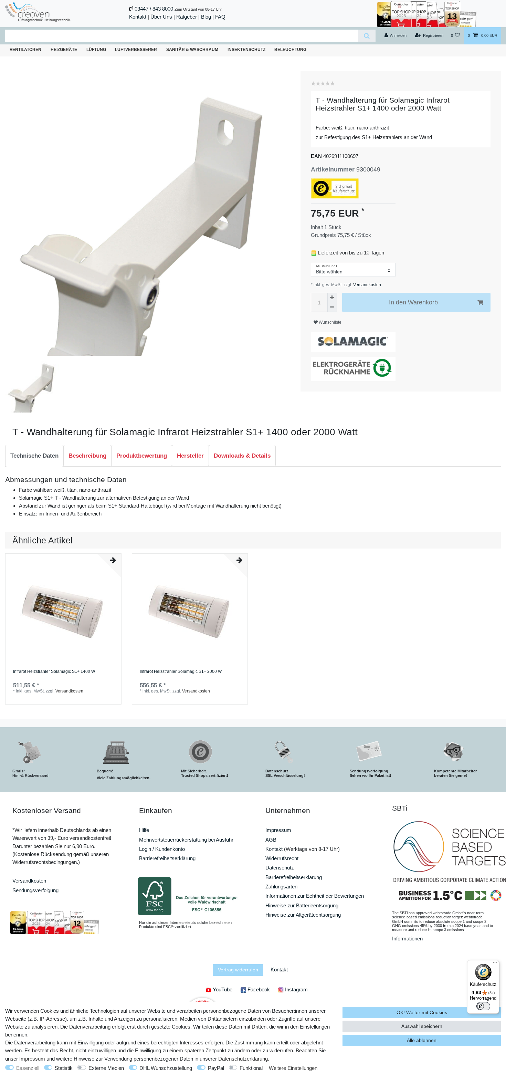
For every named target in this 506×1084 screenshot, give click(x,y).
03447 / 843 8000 (154, 9)
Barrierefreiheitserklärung (167, 858)
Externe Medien (106, 1068)
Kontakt (137, 17)
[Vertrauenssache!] (427, 14)
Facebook (258, 989)
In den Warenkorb (413, 302)
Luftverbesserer (136, 49)
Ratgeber (186, 17)
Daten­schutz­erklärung (243, 1059)
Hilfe (144, 830)
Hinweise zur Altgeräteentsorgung (303, 915)
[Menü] (495, 964)
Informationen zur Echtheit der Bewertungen (314, 896)
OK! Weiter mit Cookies (422, 1012)
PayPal (216, 1068)
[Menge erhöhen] (332, 297)
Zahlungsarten (281, 886)
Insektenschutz (246, 49)
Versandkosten (366, 284)
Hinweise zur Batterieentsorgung (301, 905)
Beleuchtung (290, 49)
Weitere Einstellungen (293, 1068)
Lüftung (96, 49)
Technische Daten (34, 455)
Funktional (251, 1068)
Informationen (407, 938)
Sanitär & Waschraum (192, 49)
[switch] (483, 1006)
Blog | (207, 17)
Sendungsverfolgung (35, 890)
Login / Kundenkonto (162, 849)
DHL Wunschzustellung (165, 1068)
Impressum (278, 830)
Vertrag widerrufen (238, 969)
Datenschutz (279, 868)
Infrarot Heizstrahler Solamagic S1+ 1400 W (54, 671)
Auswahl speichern (421, 1026)
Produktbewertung (141, 455)
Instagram (296, 989)
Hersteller (190, 455)
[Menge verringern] (332, 307)
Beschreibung (87, 455)
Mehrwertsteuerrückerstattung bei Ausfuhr (186, 840)
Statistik (64, 1068)
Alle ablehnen (421, 1040)
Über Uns (161, 17)
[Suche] (367, 36)
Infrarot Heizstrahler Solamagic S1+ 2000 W (181, 671)
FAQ (220, 17)
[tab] (34, 456)
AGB (270, 840)
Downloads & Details (242, 455)
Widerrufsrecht (281, 858)
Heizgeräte (64, 49)
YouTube (221, 989)
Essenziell (27, 1068)
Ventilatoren (25, 49)
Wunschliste (329, 322)
